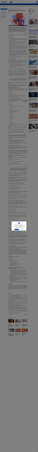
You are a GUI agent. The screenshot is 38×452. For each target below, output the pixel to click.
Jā (16, 229)
